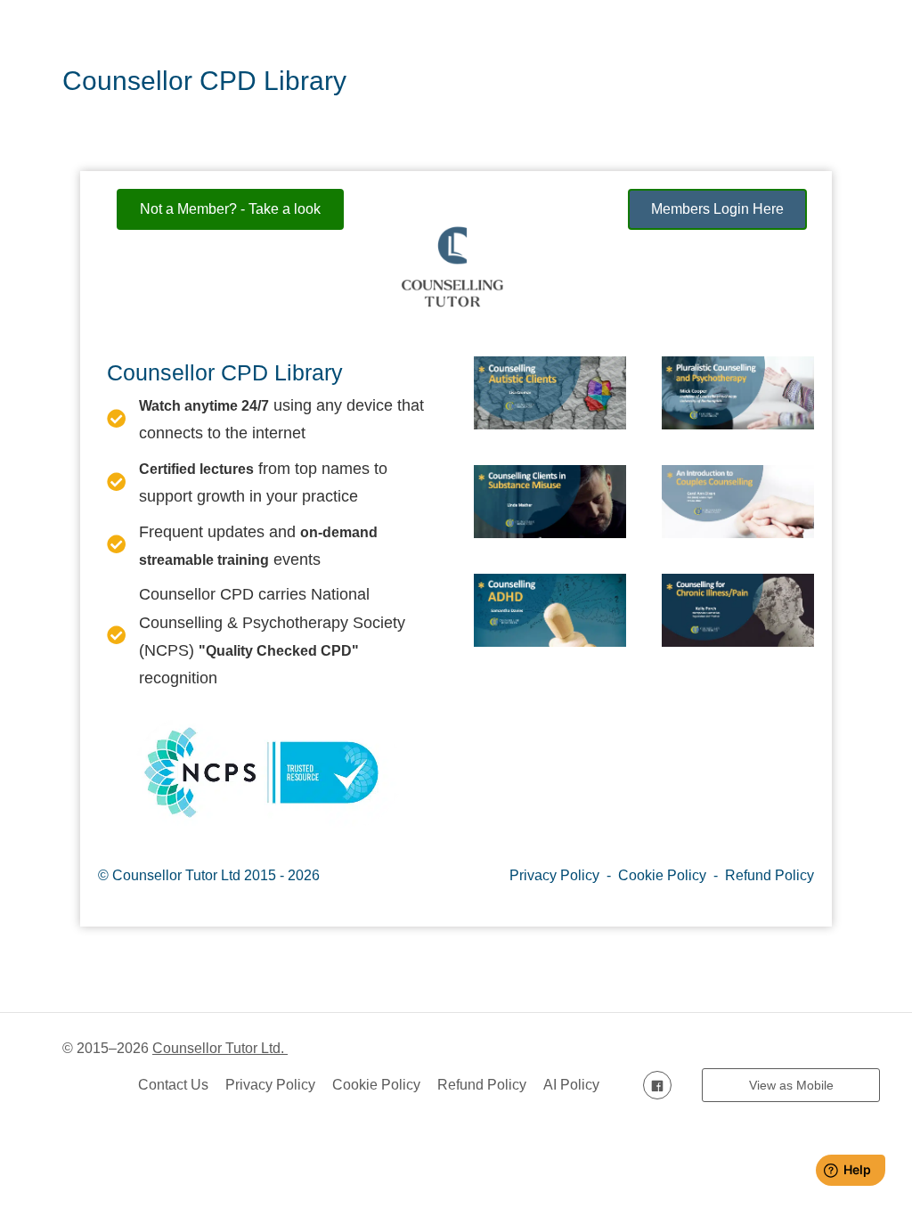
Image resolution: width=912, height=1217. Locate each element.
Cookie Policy (662, 875)
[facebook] (657, 1084)
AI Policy (571, 1084)
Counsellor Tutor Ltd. (220, 1048)
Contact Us (173, 1084)
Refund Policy (769, 875)
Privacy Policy (554, 875)
